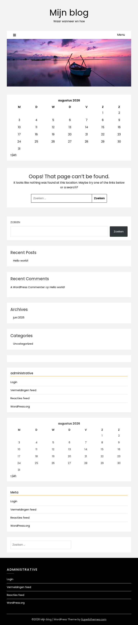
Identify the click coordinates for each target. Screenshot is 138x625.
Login (13, 382)
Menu (121, 35)
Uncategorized (23, 344)
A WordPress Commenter (27, 287)
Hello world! (20, 260)
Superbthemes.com (93, 619)
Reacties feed (19, 398)
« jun (13, 155)
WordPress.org (20, 406)
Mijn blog (69, 13)
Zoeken (15, 222)
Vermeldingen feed (23, 390)
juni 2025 (18, 317)
